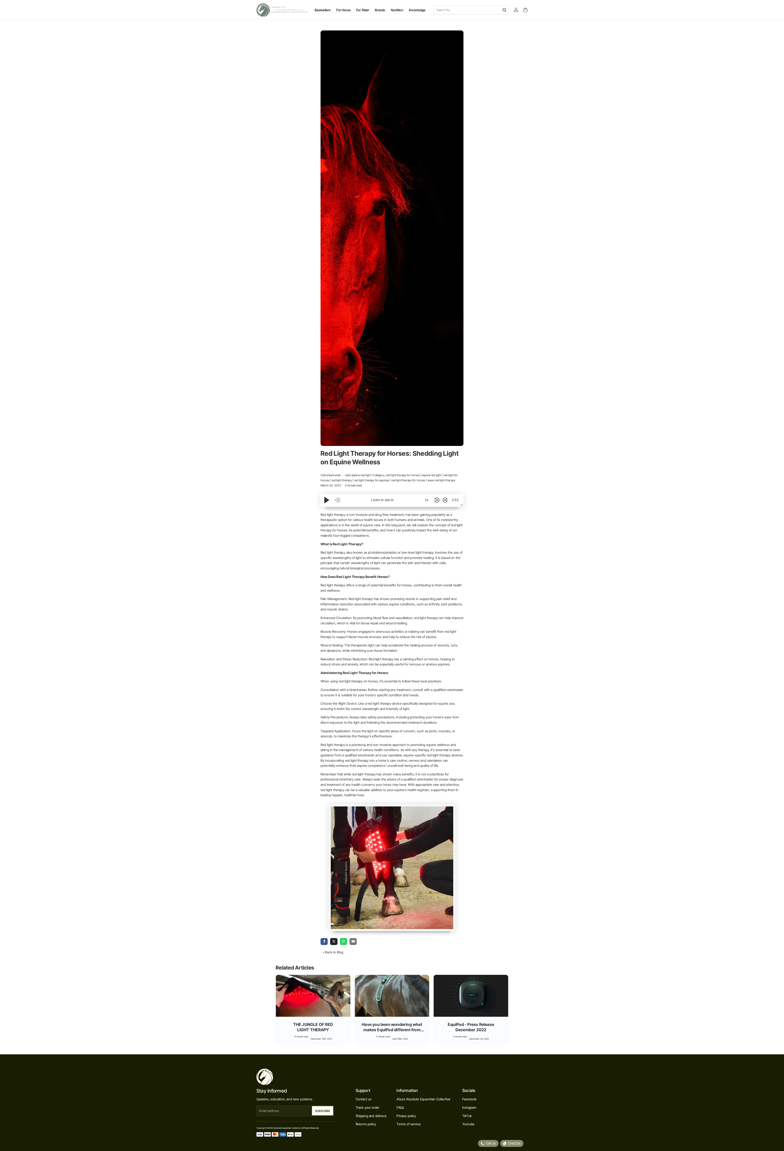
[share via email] (353, 942)
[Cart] (525, 10)
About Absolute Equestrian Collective (423, 1099)
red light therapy (341, 480)
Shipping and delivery (371, 1116)
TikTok (467, 1116)
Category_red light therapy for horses (396, 475)
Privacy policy (406, 1116)
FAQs (400, 1107)
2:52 (455, 500)
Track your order (368, 1107)
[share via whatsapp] (343, 942)
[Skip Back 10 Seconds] (437, 500)
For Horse (343, 10)
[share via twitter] (333, 942)
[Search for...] (504, 10)
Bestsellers (323, 10)
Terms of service (408, 1124)
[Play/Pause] (327, 500)
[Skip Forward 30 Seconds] (445, 500)
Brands (380, 10)
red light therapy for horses (408, 480)
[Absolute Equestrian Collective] (281, 10)
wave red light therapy (441, 480)
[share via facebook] (324, 942)
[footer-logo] (295, 1077)
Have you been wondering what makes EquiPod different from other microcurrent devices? (392, 1030)
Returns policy (366, 1124)
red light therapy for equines (371, 480)
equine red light (431, 475)
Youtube (468, 1124)
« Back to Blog (333, 952)
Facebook (469, 1099)
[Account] (516, 10)
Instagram (469, 1107)
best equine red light (358, 475)
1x (426, 500)
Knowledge (417, 10)
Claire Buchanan (331, 475)
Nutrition (397, 10)
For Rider (362, 10)
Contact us (364, 1099)
